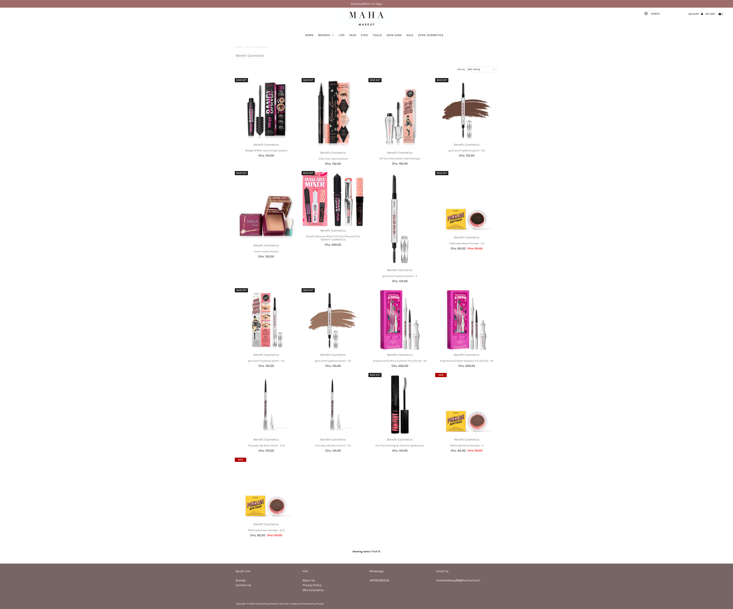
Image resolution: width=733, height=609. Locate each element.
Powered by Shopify (313, 603)
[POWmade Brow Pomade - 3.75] (266, 489)
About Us (309, 580)
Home (309, 35)
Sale (409, 35)
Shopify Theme (277, 603)
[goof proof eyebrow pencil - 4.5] (266, 319)
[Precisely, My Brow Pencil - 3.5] (333, 404)
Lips (342, 35)
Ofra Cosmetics (430, 35)
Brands (324, 35)
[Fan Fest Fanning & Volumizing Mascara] (400, 404)
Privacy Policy (312, 585)
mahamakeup (262, 603)
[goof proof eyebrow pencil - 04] (466, 109)
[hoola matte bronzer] (266, 206)
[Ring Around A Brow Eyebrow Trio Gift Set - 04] (400, 319)
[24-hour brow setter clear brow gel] (400, 113)
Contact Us (243, 585)
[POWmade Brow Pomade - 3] (466, 404)
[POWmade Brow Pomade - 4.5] (466, 202)
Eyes (364, 35)
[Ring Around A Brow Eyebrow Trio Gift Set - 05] (466, 319)
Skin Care (394, 35)
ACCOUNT (694, 13)
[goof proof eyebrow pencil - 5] (400, 219)
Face (352, 35)
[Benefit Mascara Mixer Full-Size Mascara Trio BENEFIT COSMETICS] (333, 199)
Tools (377, 35)
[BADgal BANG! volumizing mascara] (266, 109)
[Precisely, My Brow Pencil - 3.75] (266, 404)
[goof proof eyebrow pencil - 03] (333, 319)
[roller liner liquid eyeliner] (333, 113)
